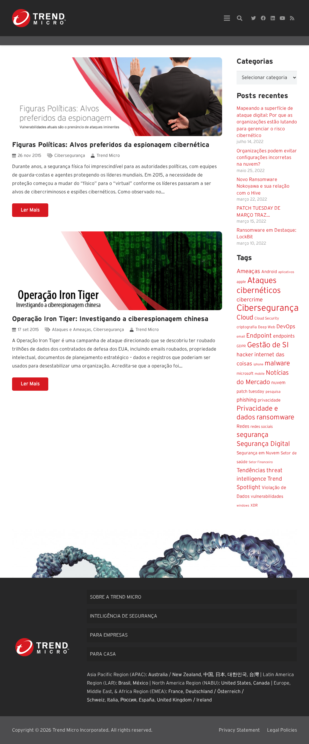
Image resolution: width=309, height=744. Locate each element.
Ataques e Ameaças (71, 329)
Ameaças (248, 271)
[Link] (39, 18)
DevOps (285, 326)
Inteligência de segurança (123, 616)
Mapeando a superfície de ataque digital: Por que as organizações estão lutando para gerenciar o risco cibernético (267, 122)
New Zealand (186, 674)
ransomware (275, 417)
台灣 (254, 674)
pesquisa (273, 391)
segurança (252, 434)
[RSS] (292, 18)
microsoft (245, 373)
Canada (261, 683)
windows (243, 505)
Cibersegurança (69, 155)
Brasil (124, 683)
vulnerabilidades (267, 496)
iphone (258, 364)
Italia (112, 700)
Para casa (103, 654)
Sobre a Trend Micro (115, 597)
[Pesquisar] (240, 18)
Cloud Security (266, 318)
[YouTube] (282, 18)
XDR (254, 505)
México (140, 683)
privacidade (269, 400)
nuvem (278, 382)
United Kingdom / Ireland (184, 700)
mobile (260, 373)
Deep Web (266, 327)
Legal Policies (282, 730)
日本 (220, 674)
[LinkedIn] (273, 18)
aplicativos (286, 272)
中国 (208, 674)
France (175, 691)
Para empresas (109, 635)
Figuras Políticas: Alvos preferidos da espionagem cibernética (110, 144)
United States (236, 683)
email (241, 336)
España (146, 700)
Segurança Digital (263, 443)
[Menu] (227, 18)
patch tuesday (250, 391)
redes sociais (261, 426)
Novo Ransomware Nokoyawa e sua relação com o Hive (263, 186)
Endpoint (259, 335)
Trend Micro (108, 155)
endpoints (284, 336)
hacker (245, 355)
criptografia (247, 327)
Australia (158, 674)
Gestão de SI (268, 345)
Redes (243, 426)
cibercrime (250, 300)
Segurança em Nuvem (258, 453)
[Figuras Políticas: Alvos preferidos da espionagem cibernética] (117, 96)
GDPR (241, 346)
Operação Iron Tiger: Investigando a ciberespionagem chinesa (110, 319)
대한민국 (237, 674)
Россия (128, 700)
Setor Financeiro (261, 462)
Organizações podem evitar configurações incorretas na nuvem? (267, 157)
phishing (246, 400)
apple (241, 282)
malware (277, 363)
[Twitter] (253, 18)
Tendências (251, 470)
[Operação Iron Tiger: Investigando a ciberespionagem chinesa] (117, 270)
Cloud (245, 317)
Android (269, 272)
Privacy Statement (239, 730)
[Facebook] (263, 18)
